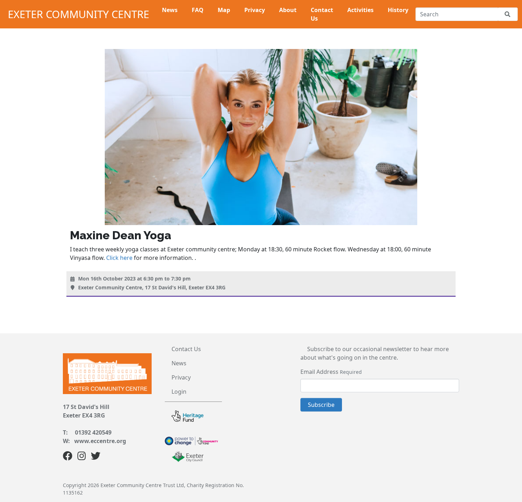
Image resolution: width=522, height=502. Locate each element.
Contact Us (186, 349)
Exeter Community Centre (78, 14)
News (179, 363)
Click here (119, 258)
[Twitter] (95, 457)
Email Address (319, 372)
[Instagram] (81, 457)
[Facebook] (67, 457)
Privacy (181, 377)
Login (179, 391)
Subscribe (321, 405)
